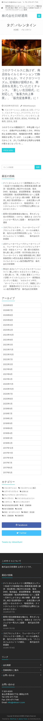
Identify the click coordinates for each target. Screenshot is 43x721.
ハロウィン (8, 502)
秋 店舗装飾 (9, 516)
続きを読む (9, 150)
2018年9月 (8, 423)
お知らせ (24, 110)
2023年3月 (8, 344)
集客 (15, 121)
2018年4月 (8, 433)
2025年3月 (8, 325)
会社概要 (7, 665)
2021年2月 (8, 379)
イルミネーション (12, 110)
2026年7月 (8, 310)
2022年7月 (8, 359)
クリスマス (26, 112)
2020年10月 (8, 389)
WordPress (13, 719)
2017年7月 (7, 462)
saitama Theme (22, 719)
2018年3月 (8, 438)
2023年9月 (8, 339)
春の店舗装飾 (9, 509)
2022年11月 (8, 349)
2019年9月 (8, 408)
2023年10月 (8, 335)
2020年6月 (8, 399)
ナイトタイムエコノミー (25, 498)
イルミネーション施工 (28, 488)
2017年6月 (7, 467)
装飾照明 (20, 516)
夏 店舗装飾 (26, 505)
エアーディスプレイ (11, 491)
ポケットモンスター (23, 502)
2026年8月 (8, 305)
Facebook (22, 525)
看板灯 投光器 (29, 512)
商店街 (17, 118)
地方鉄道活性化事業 (11, 505)
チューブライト (17, 115)
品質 (11, 118)
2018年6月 (8, 428)
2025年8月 (8, 320)
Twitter (23, 533)
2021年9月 (8, 369)
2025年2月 (8, 330)
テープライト (9, 498)
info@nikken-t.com (14, 2)
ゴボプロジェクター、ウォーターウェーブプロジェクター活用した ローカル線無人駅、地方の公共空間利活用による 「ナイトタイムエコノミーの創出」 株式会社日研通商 (21, 233)
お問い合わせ (9, 675)
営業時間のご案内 (10, 670)
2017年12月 (8, 448)
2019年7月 (7, 413)
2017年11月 (8, 453)
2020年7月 (8, 394)
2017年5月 (7, 472)
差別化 (24, 118)
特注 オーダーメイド (12, 512)
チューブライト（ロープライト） (16, 495)
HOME (16, 30)
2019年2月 (8, 418)
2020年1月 (8, 403)
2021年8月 (8, 374)
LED (31, 110)
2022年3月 (8, 364)
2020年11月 (8, 384)
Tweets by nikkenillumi (12, 542)
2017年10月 (8, 458)
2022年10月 (8, 354)
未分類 (19, 509)
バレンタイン (30, 115)
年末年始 (32, 118)
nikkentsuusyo (29, 106)
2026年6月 (8, 315)
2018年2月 (8, 443)
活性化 (9, 121)
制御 (7, 118)
